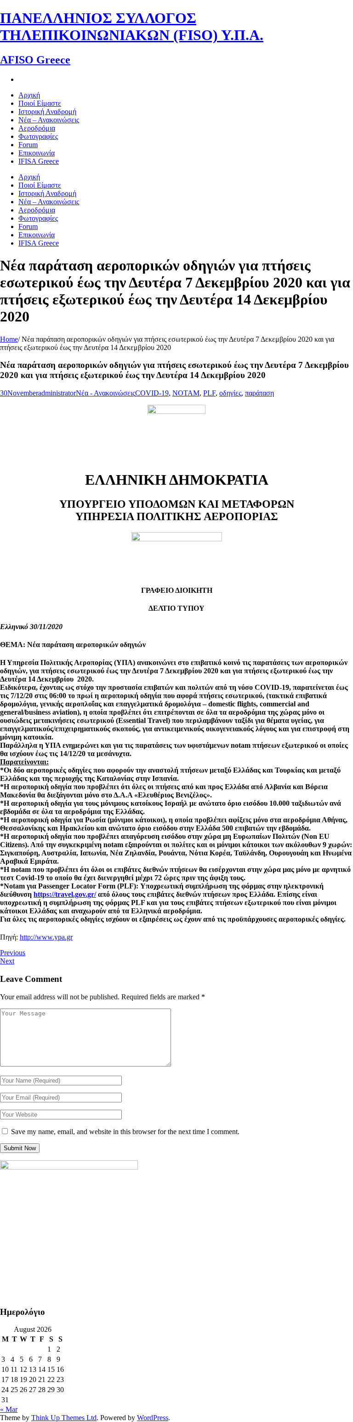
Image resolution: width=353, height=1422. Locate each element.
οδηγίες (230, 393)
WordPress (152, 1418)
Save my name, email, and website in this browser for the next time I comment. (125, 1131)
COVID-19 (152, 393)
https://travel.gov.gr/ (65, 894)
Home (9, 339)
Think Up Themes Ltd (64, 1418)
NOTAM (185, 393)
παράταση (259, 393)
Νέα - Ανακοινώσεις (105, 393)
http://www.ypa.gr (46, 937)
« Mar (8, 1409)
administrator (57, 393)
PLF (209, 393)
